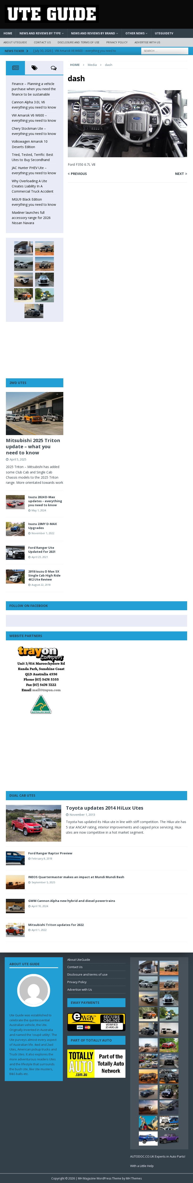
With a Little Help (142, 1166)
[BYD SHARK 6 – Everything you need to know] (169, 1092)
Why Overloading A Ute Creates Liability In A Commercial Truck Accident (32, 186)
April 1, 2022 (39, 930)
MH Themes (134, 1178)
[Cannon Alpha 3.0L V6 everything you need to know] (44, 248)
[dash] (127, 154)
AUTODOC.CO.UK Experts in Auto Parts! (157, 1156)
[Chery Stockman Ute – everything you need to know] (44, 264)
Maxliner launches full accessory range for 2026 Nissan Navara (31, 217)
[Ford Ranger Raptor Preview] (15, 858)
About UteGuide (15, 42)
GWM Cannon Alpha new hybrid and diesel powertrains (71, 901)
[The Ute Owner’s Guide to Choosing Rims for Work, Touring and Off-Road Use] (148, 1045)
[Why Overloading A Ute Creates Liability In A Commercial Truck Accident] (44, 295)
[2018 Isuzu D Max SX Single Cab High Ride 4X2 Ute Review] (15, 576)
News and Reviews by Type (40, 33)
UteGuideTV (164, 33)
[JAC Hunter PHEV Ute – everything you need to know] (23, 295)
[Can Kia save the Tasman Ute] (169, 1076)
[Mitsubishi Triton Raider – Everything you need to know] (148, 1107)
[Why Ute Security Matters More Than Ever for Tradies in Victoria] (148, 1123)
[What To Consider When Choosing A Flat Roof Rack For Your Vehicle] (169, 1123)
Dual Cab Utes (22, 795)
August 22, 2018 (41, 584)
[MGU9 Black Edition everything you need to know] (33, 311)
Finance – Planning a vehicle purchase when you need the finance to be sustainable (34, 89)
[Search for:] (164, 50)
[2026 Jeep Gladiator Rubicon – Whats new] (169, 1138)
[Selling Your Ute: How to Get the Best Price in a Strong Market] (148, 1061)
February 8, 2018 (42, 858)
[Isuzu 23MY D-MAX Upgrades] (15, 529)
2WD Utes (17, 382)
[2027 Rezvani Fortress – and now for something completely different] (169, 1061)
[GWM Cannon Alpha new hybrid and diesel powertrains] (15, 906)
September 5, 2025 (43, 882)
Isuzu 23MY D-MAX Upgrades (42, 526)
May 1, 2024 (39, 510)
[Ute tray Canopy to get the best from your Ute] (148, 1138)
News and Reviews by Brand (93, 33)
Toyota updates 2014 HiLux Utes (104, 808)
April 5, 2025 (18, 459)
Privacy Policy (117, 42)
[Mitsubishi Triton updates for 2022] (15, 930)
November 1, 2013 (82, 814)
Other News (135, 33)
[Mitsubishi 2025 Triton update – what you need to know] (34, 413)
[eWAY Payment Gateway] (96, 1028)
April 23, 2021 (40, 557)
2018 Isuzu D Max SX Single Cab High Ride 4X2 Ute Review (44, 575)
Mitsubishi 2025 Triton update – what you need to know (33, 446)
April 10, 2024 (40, 906)
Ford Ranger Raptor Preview (50, 853)
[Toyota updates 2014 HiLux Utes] (33, 823)
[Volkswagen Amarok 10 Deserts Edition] (23, 280)
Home (8, 33)
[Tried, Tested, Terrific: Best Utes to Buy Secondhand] (44, 280)
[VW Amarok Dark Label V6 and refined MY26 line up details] (169, 1107)
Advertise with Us (147, 42)
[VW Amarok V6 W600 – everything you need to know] (23, 264)
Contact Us (42, 42)
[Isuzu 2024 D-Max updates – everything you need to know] (15, 502)
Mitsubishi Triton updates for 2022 (56, 925)
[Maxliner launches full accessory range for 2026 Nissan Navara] (169, 1030)
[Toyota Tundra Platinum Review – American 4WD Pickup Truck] (148, 1092)
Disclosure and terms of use (78, 42)
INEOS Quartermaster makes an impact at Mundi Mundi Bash (76, 877)
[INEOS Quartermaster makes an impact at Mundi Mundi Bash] (15, 882)
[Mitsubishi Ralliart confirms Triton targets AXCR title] (169, 1045)
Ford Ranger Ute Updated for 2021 (42, 549)
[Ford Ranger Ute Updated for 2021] (15, 553)
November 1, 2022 (43, 533)
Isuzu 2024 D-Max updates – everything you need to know (45, 501)
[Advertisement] (34, 350)
